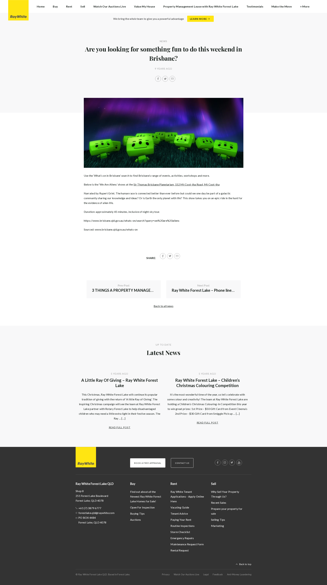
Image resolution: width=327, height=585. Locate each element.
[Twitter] (165, 79)
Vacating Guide (179, 507)
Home (41, 6)
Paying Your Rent (180, 519)
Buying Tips (137, 513)
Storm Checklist (180, 532)
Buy (132, 484)
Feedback (218, 574)
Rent (173, 484)
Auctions (135, 519)
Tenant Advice (179, 513)
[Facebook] (158, 79)
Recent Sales (218, 502)
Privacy (166, 574)
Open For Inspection (142, 507)
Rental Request (179, 550)
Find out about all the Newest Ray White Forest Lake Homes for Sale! (145, 496)
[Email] (172, 79)
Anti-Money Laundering (239, 574)
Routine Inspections (182, 525)
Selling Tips (218, 519)
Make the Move (281, 6)
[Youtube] (239, 462)
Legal (206, 574)
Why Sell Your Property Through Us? (225, 494)
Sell (213, 484)
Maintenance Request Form (187, 544)
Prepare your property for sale (227, 511)
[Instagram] (225, 462)
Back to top (245, 564)
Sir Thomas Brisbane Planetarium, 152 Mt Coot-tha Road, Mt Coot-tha (177, 184)
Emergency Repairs (182, 538)
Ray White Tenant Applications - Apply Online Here (187, 496)
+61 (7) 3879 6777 (90, 508)
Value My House (144, 6)
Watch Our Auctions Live (109, 6)
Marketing (217, 525)
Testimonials (254, 6)
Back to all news (163, 306)
